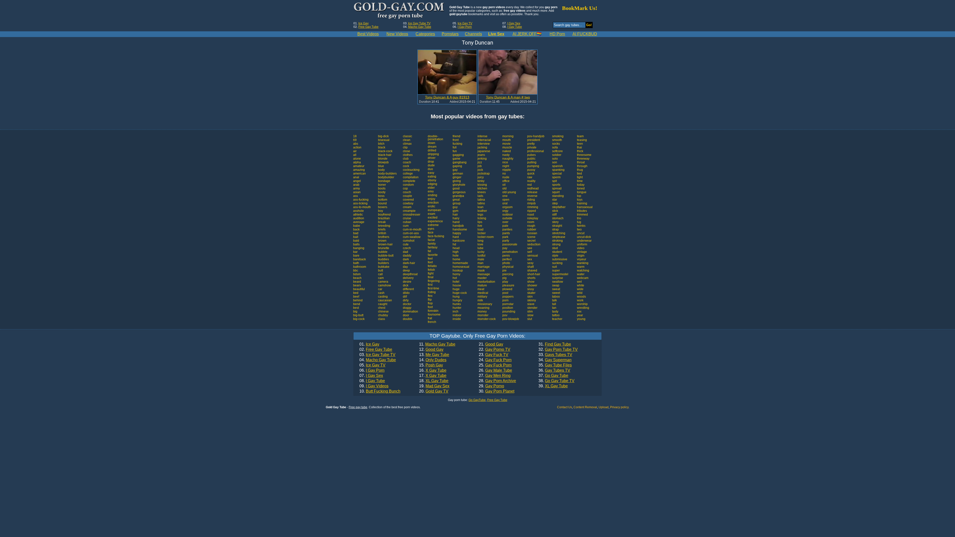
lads (480, 195)
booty (381, 192)
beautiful (359, 289)
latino (481, 203)
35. (555, 365)
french (432, 321)
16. (432, 370)
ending (432, 195)
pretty (531, 143)
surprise (557, 277)
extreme (433, 225)
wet (579, 281)
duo (430, 169)
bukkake (383, 266)
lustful (481, 255)
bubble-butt (385, 255)
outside (507, 218)
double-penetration (435, 138)
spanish (557, 166)
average (358, 222)
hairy (456, 218)
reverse (532, 195)
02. (375, 350)
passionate (509, 244)
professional (535, 151)
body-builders (387, 173)
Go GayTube (477, 400)
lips (480, 222)
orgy (505, 210)
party (505, 240)
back (356, 229)
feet (430, 262)
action (357, 147)
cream (407, 207)
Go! (589, 25)
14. (432, 360)
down (431, 142)
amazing (359, 169)
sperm (556, 177)
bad (355, 233)
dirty (406, 300)
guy (455, 207)
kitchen (482, 188)
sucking (557, 263)
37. (553, 376)
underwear (584, 240)
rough (531, 225)
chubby (383, 315)
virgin (580, 255)
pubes (531, 154)
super (556, 270)
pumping (533, 166)
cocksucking (411, 169)
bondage (384, 180)
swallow (557, 281)
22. (494, 350)
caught (382, 304)
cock (406, 166)
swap (555, 285)
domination (410, 311)
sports (556, 184)
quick (530, 173)
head (456, 248)
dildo (406, 292)
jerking (482, 158)
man (480, 263)
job (480, 166)
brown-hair (385, 244)
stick (555, 210)
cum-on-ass (411, 233)
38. (556, 381)
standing (558, 195)
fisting (432, 292)
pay (504, 248)
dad (405, 251)
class (381, 318)
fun (455, 151)
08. (372, 381)
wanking (582, 263)
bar (355, 251)
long (480, 240)
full (455, 147)
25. (495, 365)
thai (579, 147)
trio (579, 218)
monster (483, 315)
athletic (358, 214)
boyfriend (384, 214)
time (580, 180)
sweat (556, 289)
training (582, 203)
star (554, 199)
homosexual (461, 266)
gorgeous (459, 192)
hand (456, 222)
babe (356, 225)
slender (532, 307)
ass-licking (360, 203)
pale (505, 225)
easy (431, 172)
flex (430, 295)
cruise (407, 218)
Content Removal (585, 407)
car (380, 289)
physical (508, 266)
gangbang (460, 162)
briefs (381, 229)
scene (531, 236)
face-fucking (436, 236)
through (582, 166)
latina (481, 199)
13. (434, 355)
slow (530, 315)
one (505, 195)
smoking (558, 136)
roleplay (532, 218)
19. (434, 386)
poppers (508, 296)
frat (430, 318)
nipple (506, 169)
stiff (554, 214)
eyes (431, 228)
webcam (582, 277)
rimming (532, 207)
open (505, 199)
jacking (482, 147)
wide (580, 289)
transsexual (585, 207)
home (456, 259)
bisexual (383, 139)
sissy (530, 289)
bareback (359, 259)
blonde (382, 158)
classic (407, 136)
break (382, 222)
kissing (482, 184)
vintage (582, 251)
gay (455, 169)
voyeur (581, 259)
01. (369, 344)
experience (435, 221)
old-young (509, 192)
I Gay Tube (514, 27)
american (359, 173)
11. (437, 344)
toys (579, 199)
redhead (533, 188)
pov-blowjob (510, 318)
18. (433, 381)
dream (432, 146)
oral (505, 203)
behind (358, 300)
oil (504, 184)
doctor (407, 304)
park (505, 236)
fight (430, 273)
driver (431, 157)
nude (505, 177)
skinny (531, 300)
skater (531, 292)
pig (504, 277)
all (354, 154)
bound (382, 203)
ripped (531, 210)
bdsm (357, 274)
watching (583, 270)
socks (556, 143)
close (406, 151)
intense (482, 136)
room (530, 222)
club (406, 158)
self (529, 251)
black (381, 147)
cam (381, 277)
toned (581, 188)
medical (483, 292)
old (504, 188)
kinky (481, 180)
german (458, 173)
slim (530, 311)
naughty (507, 158)
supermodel (560, 274)
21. (491, 344)
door (406, 315)
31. (554, 344)
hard (456, 236)
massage (484, 274)
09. (373, 386)
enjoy (431, 198)
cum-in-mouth (412, 229)
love (480, 244)
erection (433, 202)
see (529, 248)
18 (355, 136)
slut (529, 318)
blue (381, 166)
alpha (357, 162)
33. (555, 355)
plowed (507, 289)
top (579, 195)
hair (455, 214)
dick (405, 285)
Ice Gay (363, 23)
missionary (485, 304)
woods (581, 296)
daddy (407, 255)
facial (431, 239)
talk (554, 300)
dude (431, 165)
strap (555, 229)
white (580, 285)
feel (430, 258)
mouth (506, 139)
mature (482, 285)
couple (407, 195)
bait (355, 236)
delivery (408, 277)
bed (355, 292)
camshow (384, 285)
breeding (384, 225)
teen (580, 143)
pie (504, 270)
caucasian (385, 300)
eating (432, 176)
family (432, 243)
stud (555, 248)
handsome (460, 229)
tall (554, 304)
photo (506, 263)
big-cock (359, 318)
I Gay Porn (465, 27)
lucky (481, 251)
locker (482, 233)
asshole (358, 210)
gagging (458, 154)
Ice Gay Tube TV (419, 23)
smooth (557, 139)
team (580, 136)
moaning (483, 307)
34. (555, 360)
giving (457, 180)
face (430, 232)
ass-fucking (361, 199)
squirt (556, 192)
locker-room (486, 236)
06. (371, 370)
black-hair (384, 154)
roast (530, 214)
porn (505, 300)
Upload (604, 407)
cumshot (408, 240)
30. (496, 391)
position (507, 307)
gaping (457, 166)
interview (484, 143)
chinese (383, 311)
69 (355, 139)
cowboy (408, 203)
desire (407, 281)
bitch (381, 143)
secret (531, 240)
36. (554, 370)
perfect (507, 259)
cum (406, 225)
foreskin (433, 310)
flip (430, 299)
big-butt (358, 315)
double (407, 318)
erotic (431, 206)
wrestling (583, 307)
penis (506, 255)
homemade (460, 263)
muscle (507, 147)
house (457, 285)
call (380, 274)
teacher (557, 318)
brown (382, 240)
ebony (432, 180)
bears (357, 285)
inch (455, 311)
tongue (581, 192)
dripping (433, 154)
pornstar (508, 304)
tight (580, 177)
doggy (407, 307)
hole (456, 255)
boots (381, 188)
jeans (481, 154)
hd (454, 244)
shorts (531, 277)
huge (456, 289)
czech (407, 248)
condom (408, 184)
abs (355, 143)
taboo (556, 296)
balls (356, 244)
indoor (457, 315)
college (408, 173)
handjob (458, 225)
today (580, 184)
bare (356, 255)
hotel (456, 281)
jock (480, 169)
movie (506, 143)
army (356, 188)
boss (381, 195)
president (533, 139)
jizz (480, 162)
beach (357, 277)
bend (356, 304)
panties (507, 229)
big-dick (383, 136)
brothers (383, 236)
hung (456, 296)
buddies (383, 259)
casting (383, 296)
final (430, 277)
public (531, 158)
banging (358, 248)
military (482, 296)
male (481, 259)
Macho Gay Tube (419, 27)
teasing (582, 139)
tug (579, 222)
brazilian (384, 218)
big (355, 311)
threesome (584, 154)
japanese (484, 151)
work (580, 300)
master (482, 277)
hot (455, 277)
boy (380, 210)
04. (377, 360)
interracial (484, 139)
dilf (405, 296)
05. (372, 365)
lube (480, 248)
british (382, 233)
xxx (579, 311)
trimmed (582, 214)
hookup (458, 270)
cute (406, 244)
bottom (382, 199)
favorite (433, 254)
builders (383, 263)
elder (431, 187)
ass (355, 195)
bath (356, 263)
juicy (481, 177)
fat (429, 251)
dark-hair (409, 263)
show (530, 281)
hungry (457, 300)
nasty (506, 154)
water (580, 274)
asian (357, 192)
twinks (581, 225)
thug (580, 169)
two (579, 229)
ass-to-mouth (362, 207)
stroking (557, 240)
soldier (556, 154)
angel (357, 180)
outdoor (507, 214)
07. (371, 376)
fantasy (432, 247)
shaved (532, 270)
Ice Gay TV (465, 23)
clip (405, 147)
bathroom (359, 266)
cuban (407, 222)
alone (357, 158)
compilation (411, 177)
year (580, 315)
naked (506, 151)
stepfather (559, 207)
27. (495, 376)
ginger (457, 177)
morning (508, 136)
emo (431, 191)
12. (431, 350)
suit (554, 266)
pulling (531, 162)
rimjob (531, 203)
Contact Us (564, 407)
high (456, 251)
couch (407, 192)
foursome (434, 314)
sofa (555, 147)
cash (381, 292)
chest (381, 307)
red (529, 184)
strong (556, 244)
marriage (484, 266)
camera (383, 281)
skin (530, 296)
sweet (556, 292)
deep (406, 270)
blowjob (383, 162)
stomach (558, 218)
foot (430, 307)
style (555, 255)
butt (380, 270)
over (505, 222)
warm (580, 266)
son (554, 162)
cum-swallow (412, 236)
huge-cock (460, 292)
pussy (531, 169)
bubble (382, 251)
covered (408, 199)
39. (553, 386)
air (355, 151)
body (381, 169)
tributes (582, 210)
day (405, 266)
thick (580, 151)
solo (555, 158)
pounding (508, 311)
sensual (532, 255)
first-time (433, 288)
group (457, 203)
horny (456, 274)
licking (482, 218)
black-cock (385, 151)
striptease (558, 236)
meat (481, 289)
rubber (531, 229)
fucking (457, 143)
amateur (358, 166)
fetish (431, 269)
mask (481, 270)
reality (531, 180)
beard (357, 281)
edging (432, 183)
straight (557, 225)
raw (529, 177)
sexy (530, 263)
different (408, 289)
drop (431, 161)
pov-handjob (535, 136)
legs (480, 214)
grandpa (458, 195)
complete (409, 180)
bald (356, 240)
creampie (409, 210)
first (430, 284)
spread (557, 188)
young (581, 318)
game (456, 158)
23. (493, 355)
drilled (432, 150)
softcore (557, 151)
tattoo (556, 315)
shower (532, 285)
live (480, 225)
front (456, 139)
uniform (582, 244)
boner (382, 184)
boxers (382, 207)
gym (455, 210)
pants (506, 233)
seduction (533, 244)
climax (407, 143)
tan (554, 307)
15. (431, 365)
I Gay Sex (513, 23)
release (532, 192)
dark (406, 259)
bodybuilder (386, 177)
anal (356, 177)
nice (505, 162)
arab (356, 184)
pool (505, 292)
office (506, 180)
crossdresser (411, 214)
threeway (583, 158)
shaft (530, 266)
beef (356, 296)
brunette (383, 248)
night (505, 166)
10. (379, 391)
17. (432, 376)
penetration (510, 251)
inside (457, 318)
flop (430, 303)
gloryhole (459, 184)
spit (554, 180)
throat (581, 162)
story (555, 222)
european (434, 210)
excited (432, 217)
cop (405, 188)
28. (497, 381)
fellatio (432, 266)
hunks (457, 304)
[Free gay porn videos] (399, 11)
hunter (457, 307)
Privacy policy (619, 407)
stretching (558, 233)
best (356, 307)
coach (407, 162)
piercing (507, 274)
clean (406, 139)
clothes (408, 154)
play (505, 281)
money (482, 311)
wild (579, 292)
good (456, 188)
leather (482, 210)
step (555, 203)
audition (358, 218)
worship (582, 304)
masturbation (486, 281)
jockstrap (484, 173)
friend (456, 136)
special (557, 173)
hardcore (459, 240)
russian (532, 233)
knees (482, 192)
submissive (559, 259)
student (557, 251)
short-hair (533, 274)
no (504, 173)
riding (531, 199)
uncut (580, 233)
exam (431, 213)
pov (504, 315)
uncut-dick (584, 236)
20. (433, 391)
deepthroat (410, 274)
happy (457, 233)
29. (491, 386)
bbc (355, 270)
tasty (555, 311)
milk (480, 300)
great (456, 199)
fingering (434, 280)
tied (579, 173)
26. (495, 370)
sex (529, 259)
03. (377, 355)
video (580, 248)
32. (558, 350)
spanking (558, 169)
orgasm (507, 207)
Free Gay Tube (368, 27)
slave (530, 304)
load (480, 229)
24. (495, 360)
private (531, 147)
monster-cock (487, 318)
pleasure (508, 285)
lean (480, 207)
